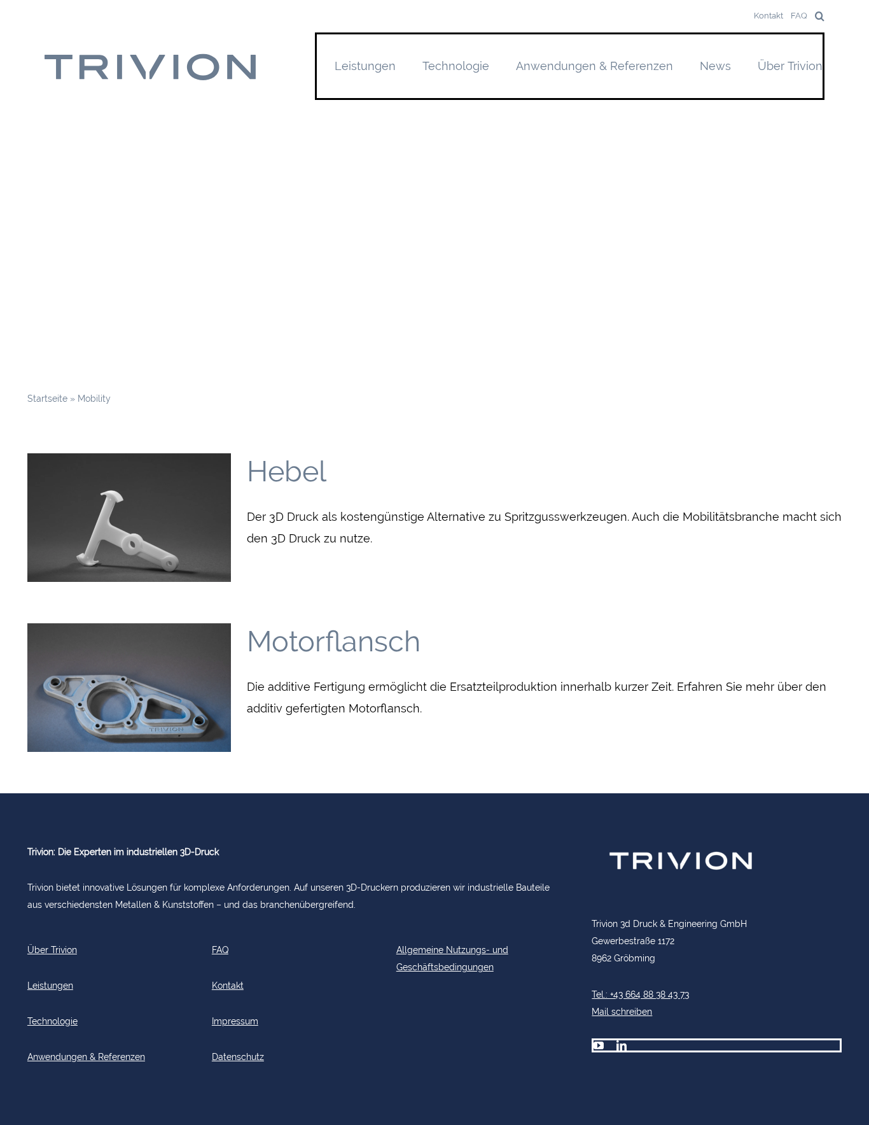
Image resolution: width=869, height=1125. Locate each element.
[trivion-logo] (151, 58)
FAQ (220, 949)
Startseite (47, 398)
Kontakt (228, 985)
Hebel (286, 471)
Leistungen (50, 985)
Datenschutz (238, 1056)
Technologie (52, 1020)
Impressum (235, 1020)
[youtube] (599, 1045)
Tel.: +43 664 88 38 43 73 (640, 994)
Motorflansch (334, 641)
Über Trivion (52, 949)
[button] (815, 16)
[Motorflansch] (129, 687)
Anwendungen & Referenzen (86, 1056)
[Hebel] (129, 517)
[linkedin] (621, 1045)
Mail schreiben (622, 1011)
